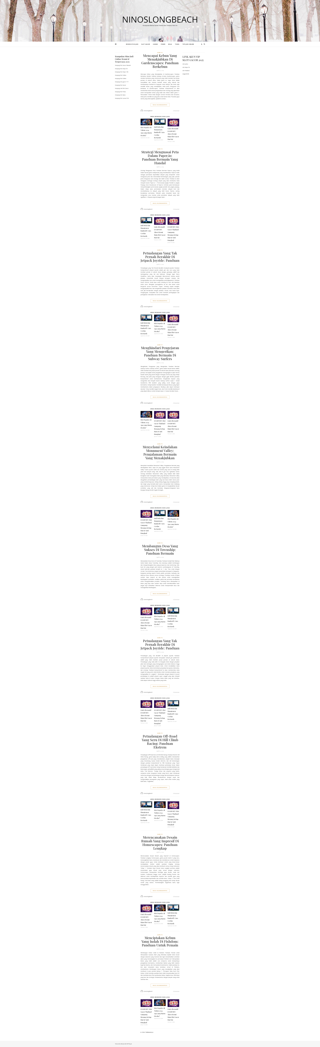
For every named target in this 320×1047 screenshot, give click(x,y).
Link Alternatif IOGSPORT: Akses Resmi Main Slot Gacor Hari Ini (173, 134)
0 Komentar (176, 111)
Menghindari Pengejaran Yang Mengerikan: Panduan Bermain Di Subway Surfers (160, 353)
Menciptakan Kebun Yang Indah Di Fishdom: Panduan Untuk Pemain (160, 941)
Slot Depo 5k (124, 68)
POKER (163, 44)
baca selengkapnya (160, 105)
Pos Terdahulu (147, 1032)
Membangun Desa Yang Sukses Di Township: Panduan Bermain (160, 549)
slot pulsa (185, 64)
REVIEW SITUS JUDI (132, 44)
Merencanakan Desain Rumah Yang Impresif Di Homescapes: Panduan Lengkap (160, 842)
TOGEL (177, 44)
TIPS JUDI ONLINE (188, 44)
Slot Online (123, 75)
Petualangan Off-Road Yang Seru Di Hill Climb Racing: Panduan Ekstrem (160, 741)
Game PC (160, 52)
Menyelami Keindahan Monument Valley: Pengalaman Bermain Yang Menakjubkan (160, 452)
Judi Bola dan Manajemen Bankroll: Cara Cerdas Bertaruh (159, 132)
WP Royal (129, 1044)
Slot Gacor (123, 85)
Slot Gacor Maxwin (125, 65)
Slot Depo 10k (124, 72)
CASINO (155, 44)
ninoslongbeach (148, 110)
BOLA (170, 44)
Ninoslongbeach (160, 19)
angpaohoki (185, 74)
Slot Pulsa (123, 91)
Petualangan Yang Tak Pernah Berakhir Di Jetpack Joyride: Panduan (160, 257)
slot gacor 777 (124, 82)
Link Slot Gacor (124, 88)
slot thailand (185, 70)
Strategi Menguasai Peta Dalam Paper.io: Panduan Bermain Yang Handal (160, 157)
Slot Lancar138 (124, 98)
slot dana (122, 95)
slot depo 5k (186, 67)
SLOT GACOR (145, 44)
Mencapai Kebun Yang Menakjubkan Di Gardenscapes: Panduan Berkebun (160, 61)
